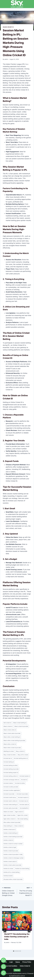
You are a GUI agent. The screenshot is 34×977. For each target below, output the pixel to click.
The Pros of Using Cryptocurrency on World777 (25, 891)
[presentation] (17, 921)
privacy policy (26, 962)
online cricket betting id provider (13, 836)
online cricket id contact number (13, 843)
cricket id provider (9, 794)
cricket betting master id (11, 772)
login (11, 962)
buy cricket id (20, 751)
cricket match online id (10, 801)
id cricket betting (23, 819)
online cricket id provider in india (13, 854)
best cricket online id (10, 730)
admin (6, 59)
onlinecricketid (8, 875)
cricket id (24, 779)
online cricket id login (10, 847)
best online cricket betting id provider (14, 740)
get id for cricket (23, 815)
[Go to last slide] (4, 930)
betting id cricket (9, 751)
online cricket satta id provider (12, 865)
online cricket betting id (10, 833)
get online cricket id (9, 819)
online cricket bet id (9, 829)
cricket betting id (9, 762)
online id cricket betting (22, 868)
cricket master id (23, 797)
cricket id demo (8, 783)
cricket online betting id (10, 804)
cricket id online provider (11, 786)
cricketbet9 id (24, 808)
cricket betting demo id (21, 758)
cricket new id (23, 801)
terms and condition (10, 966)
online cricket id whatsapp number (14, 858)
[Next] (29, 930)
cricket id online (20, 783)
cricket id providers (22, 794)
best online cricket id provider (12, 747)
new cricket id (18, 826)
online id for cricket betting (11, 872)
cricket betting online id (10, 776)
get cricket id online (9, 815)
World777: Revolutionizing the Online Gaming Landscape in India (16, 936)
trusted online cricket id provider (13, 879)
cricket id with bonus (10, 797)
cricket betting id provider (11, 769)
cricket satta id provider (11, 808)
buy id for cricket (23, 754)
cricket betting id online (10, 765)
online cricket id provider (11, 850)
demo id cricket (8, 811)
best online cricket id (10, 744)
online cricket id (8, 840)
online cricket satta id (10, 861)
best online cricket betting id (12, 737)
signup (17, 962)
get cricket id (19, 811)
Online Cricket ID (8, 27)
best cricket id (8, 726)
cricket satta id (24, 804)
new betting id (8, 826)
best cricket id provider (21, 726)
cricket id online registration (12, 790)
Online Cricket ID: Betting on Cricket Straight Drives (8, 891)
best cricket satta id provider (12, 733)
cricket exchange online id (11, 779)
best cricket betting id (19, 722)
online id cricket (8, 868)
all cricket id (7, 722)
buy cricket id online (10, 754)
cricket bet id (8, 758)
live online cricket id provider (12, 822)
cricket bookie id (25, 776)
